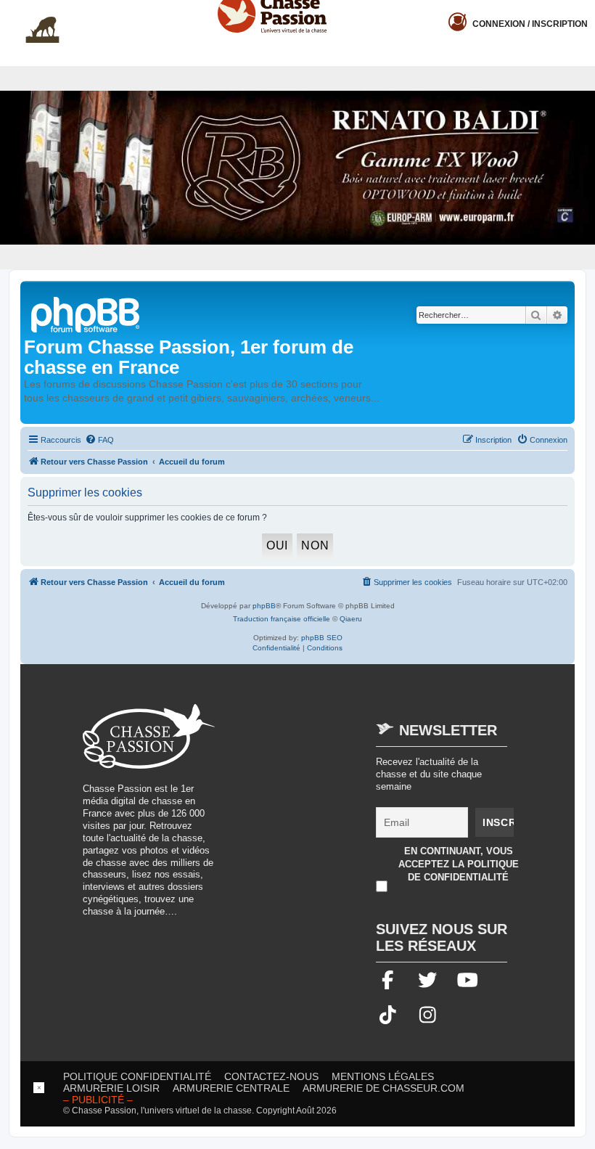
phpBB (264, 606)
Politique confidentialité (137, 1076)
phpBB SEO (321, 638)
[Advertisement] (351, 805)
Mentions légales (383, 1076)
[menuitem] (99, 440)
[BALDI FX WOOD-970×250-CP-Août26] (297, 167)
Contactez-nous (271, 1076)
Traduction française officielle (281, 619)
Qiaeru (351, 619)
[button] (584, 12)
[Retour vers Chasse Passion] (86, 313)
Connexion (530, 24)
